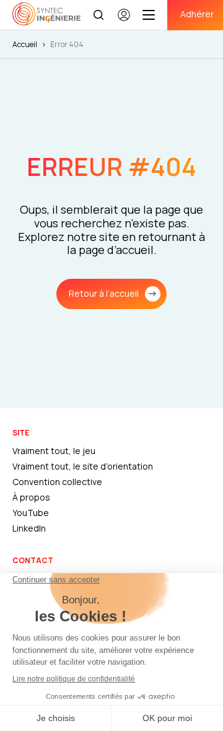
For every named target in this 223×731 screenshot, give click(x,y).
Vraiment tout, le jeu (53, 451)
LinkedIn (29, 528)
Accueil (24, 44)
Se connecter (124, 20)
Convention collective (57, 482)
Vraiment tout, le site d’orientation (82, 466)
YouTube (30, 513)
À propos (31, 497)
